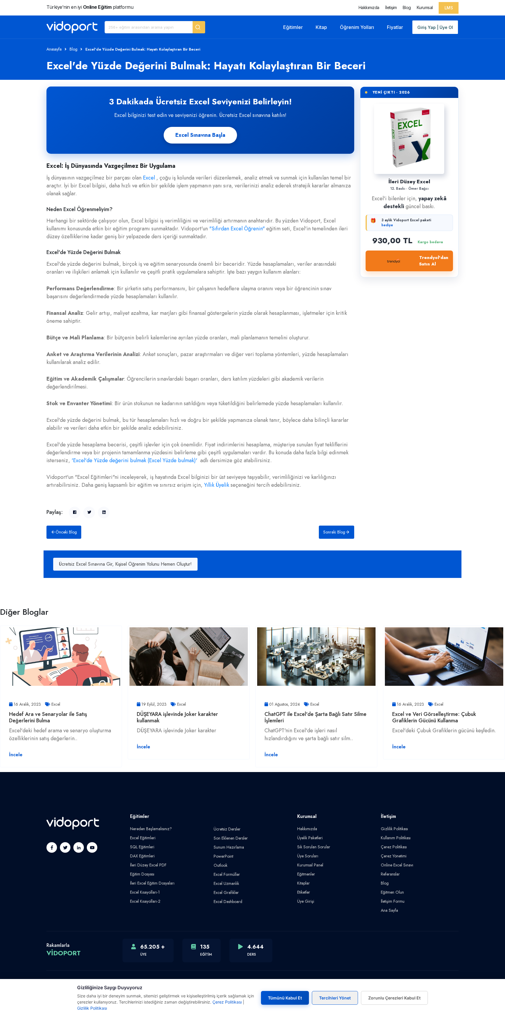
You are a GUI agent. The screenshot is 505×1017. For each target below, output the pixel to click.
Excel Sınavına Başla (200, 135)
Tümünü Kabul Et (285, 997)
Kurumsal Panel (310, 865)
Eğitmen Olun (392, 892)
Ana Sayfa (389, 910)
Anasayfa (54, 49)
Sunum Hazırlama (229, 847)
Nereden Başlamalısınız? (151, 829)
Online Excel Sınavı (397, 865)
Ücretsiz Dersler (227, 829)
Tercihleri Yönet (335, 997)
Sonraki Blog (334, 532)
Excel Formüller (227, 874)
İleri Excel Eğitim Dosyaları (152, 883)
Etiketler (303, 892)
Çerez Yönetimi (394, 856)
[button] (199, 27)
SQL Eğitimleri (142, 847)
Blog (407, 7)
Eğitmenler (306, 874)
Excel (149, 178)
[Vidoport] (72, 27)
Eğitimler (293, 27)
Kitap (321, 27)
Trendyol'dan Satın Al (433, 260)
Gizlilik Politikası (394, 829)
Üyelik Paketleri (310, 838)
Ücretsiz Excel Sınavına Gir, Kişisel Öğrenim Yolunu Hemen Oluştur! (125, 564)
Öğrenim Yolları (357, 27)
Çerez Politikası (394, 847)
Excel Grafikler (226, 892)
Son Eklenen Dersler (231, 838)
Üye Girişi (305, 901)
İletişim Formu (392, 901)
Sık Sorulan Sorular (313, 847)
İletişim (391, 7)
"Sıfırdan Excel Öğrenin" (237, 228)
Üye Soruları (307, 856)
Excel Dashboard (228, 901)
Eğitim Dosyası (142, 874)
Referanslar (390, 874)
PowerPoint (223, 856)
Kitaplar (303, 883)
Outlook (220, 865)
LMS (449, 7)
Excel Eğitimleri (142, 838)
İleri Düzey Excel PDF (148, 865)
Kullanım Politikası (396, 838)
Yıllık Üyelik (216, 485)
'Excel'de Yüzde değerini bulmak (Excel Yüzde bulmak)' (134, 460)
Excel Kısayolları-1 (145, 892)
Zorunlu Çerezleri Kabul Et (394, 997)
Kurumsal (425, 7)
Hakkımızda (369, 7)
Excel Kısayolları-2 (145, 901)
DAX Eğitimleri (142, 856)
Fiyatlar (395, 27)
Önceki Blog (66, 532)
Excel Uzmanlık (226, 883)
